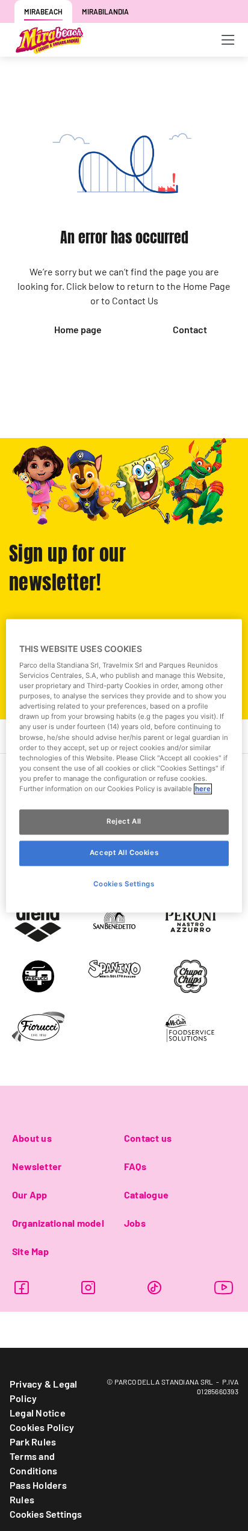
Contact (190, 329)
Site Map (30, 1251)
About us (32, 1138)
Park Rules (33, 1441)
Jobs (135, 1223)
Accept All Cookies (124, 852)
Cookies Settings (46, 1514)
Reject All (124, 821)
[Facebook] (21, 1287)
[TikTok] (154, 1287)
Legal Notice (38, 1412)
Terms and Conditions (33, 1463)
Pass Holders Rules (38, 1492)
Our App (30, 1194)
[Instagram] (88, 1287)
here (203, 788)
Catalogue (146, 1194)
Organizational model (58, 1223)
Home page (78, 329)
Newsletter (36, 1166)
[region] (123, 765)
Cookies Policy (42, 1427)
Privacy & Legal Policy (44, 1391)
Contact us (148, 1138)
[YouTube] (224, 1287)
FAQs (135, 1166)
